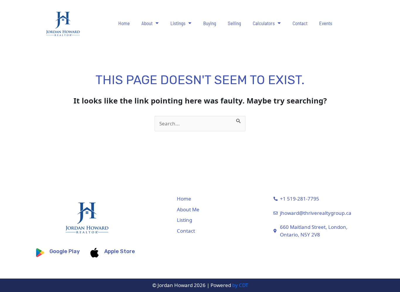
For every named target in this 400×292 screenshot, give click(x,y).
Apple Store (119, 251)
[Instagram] (376, 218)
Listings (177, 23)
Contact (300, 23)
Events (325, 23)
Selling (234, 23)
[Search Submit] (238, 120)
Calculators (264, 23)
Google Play (64, 251)
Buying (209, 23)
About (147, 23)
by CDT (240, 285)
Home (124, 23)
